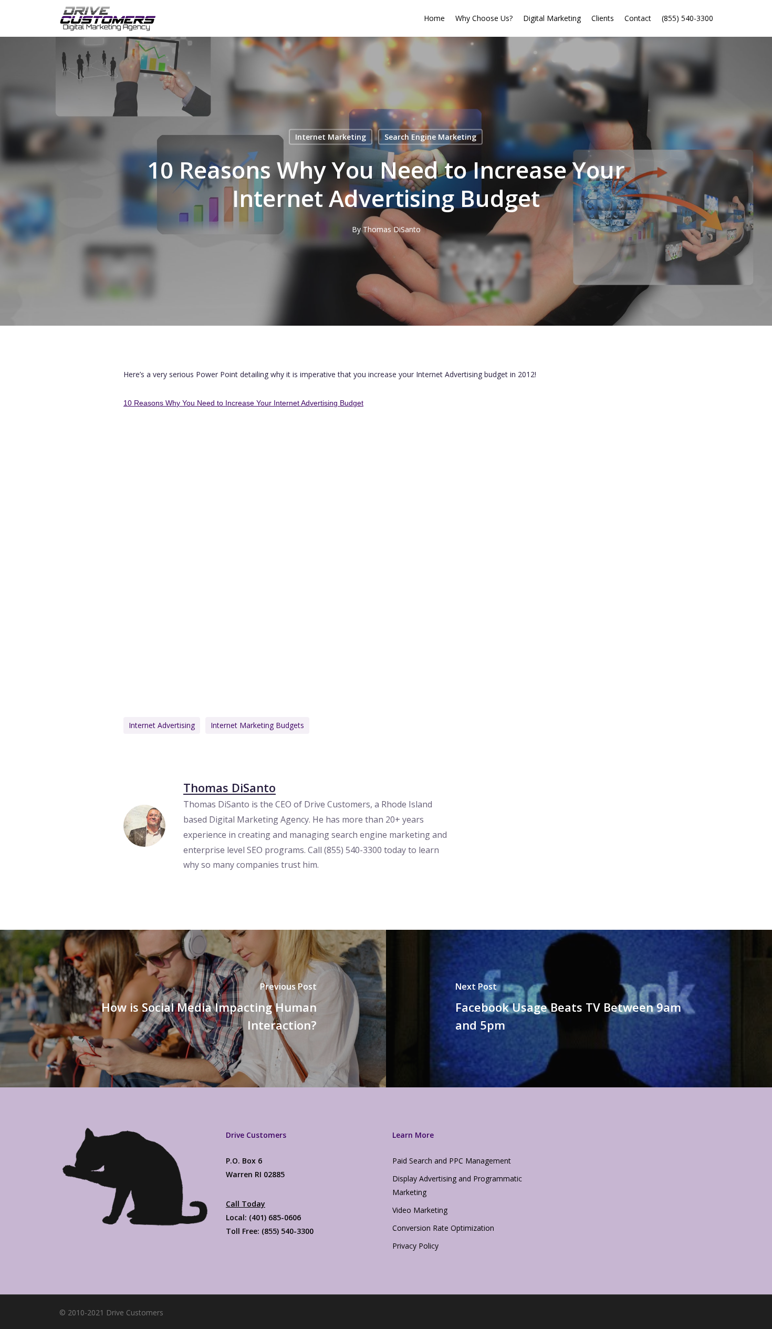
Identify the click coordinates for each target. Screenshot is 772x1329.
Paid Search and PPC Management (451, 1161)
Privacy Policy (415, 1246)
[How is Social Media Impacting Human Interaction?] (193, 1008)
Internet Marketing (330, 137)
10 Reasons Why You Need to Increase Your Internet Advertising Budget (243, 403)
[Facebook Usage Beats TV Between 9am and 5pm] (579, 1008)
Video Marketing (419, 1210)
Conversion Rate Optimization (443, 1228)
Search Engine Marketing (430, 137)
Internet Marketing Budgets (257, 725)
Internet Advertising (162, 725)
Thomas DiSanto (392, 229)
